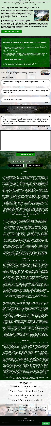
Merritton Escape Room (29, 326)
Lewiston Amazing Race (25, 219)
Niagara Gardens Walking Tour (40, 347)
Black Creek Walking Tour (16, 366)
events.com (44, 407)
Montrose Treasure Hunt (37, 284)
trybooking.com (17, 411)
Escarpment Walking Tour (28, 372)
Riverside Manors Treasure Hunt (27, 267)
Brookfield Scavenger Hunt (12, 213)
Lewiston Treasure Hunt (41, 295)
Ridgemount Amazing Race (16, 242)
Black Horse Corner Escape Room (10, 302)
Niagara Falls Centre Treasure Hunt (29, 278)
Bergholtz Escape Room (16, 304)
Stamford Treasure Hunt (23, 288)
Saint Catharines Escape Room (36, 338)
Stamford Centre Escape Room (36, 336)
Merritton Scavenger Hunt (42, 177)
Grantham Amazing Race (9, 236)
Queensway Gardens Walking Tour (11, 347)
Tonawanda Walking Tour (32, 373)
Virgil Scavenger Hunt (8, 180)
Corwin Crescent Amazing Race (35, 239)
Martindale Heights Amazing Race (39, 222)
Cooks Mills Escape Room (19, 335)
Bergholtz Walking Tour (20, 370)
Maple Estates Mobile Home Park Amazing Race (26, 236)
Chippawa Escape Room (42, 321)
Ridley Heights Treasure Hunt (23, 296)
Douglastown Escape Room (22, 334)
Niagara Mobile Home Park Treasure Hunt (25, 295)
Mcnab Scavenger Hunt (33, 188)
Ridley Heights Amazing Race (18, 245)
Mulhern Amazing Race (43, 248)
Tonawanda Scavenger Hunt (25, 194)
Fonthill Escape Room (33, 327)
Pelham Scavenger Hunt (17, 202)
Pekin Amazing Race (31, 234)
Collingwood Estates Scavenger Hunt (40, 178)
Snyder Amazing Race (24, 254)
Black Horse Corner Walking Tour (29, 352)
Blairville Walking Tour (23, 342)
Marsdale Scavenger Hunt (30, 195)
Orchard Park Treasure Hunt (13, 289)
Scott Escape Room (40, 326)
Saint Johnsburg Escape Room (13, 309)
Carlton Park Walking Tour (34, 348)
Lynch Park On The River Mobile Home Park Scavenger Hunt (29, 210)
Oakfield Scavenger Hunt (37, 204)
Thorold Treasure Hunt (8, 282)
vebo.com (38, 411)
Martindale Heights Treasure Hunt (10, 291)
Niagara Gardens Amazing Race (13, 235)
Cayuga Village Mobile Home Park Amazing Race (29, 249)
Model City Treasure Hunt (10, 270)
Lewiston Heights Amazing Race (11, 219)
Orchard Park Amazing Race (17, 253)
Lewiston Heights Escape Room (40, 328)
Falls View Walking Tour (36, 367)
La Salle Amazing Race (33, 244)
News (26, 2)
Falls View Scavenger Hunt (25, 179)
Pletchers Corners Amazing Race (19, 233)
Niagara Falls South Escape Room (27, 317)
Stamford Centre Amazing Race (10, 249)
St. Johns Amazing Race (16, 247)
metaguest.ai (35, 410)
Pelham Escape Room (30, 330)
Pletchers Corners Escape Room (19, 327)
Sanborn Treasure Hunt (41, 294)
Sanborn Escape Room (9, 314)
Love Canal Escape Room (29, 321)
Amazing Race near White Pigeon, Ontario (20, 7)
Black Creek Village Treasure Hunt (27, 280)
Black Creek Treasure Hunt (26, 261)
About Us (10, 2)
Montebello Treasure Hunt (37, 265)
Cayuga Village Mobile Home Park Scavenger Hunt (35, 202)
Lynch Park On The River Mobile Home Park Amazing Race (26, 239)
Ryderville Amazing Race (28, 229)
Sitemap (25, 418)
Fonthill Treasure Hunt (30, 297)
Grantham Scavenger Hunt (25, 213)
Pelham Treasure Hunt (15, 271)
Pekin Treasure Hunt (24, 289)
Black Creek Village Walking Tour (33, 360)
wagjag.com (18, 413)
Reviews (16, 2)
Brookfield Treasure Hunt (8, 284)
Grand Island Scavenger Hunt (13, 192)
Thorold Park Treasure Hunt (29, 290)
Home (5, 2)
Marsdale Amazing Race (42, 235)
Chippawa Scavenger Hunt (30, 205)
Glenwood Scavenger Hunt (37, 186)
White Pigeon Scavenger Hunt (10, 183)
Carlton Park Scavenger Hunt (24, 183)
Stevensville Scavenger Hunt (9, 178)
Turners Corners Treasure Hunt (40, 261)
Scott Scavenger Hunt (37, 194)
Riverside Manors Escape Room (21, 324)
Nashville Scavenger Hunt (31, 199)
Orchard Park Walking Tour (30, 369)
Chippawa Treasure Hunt (41, 280)
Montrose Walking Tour (35, 359)
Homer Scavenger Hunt (20, 211)
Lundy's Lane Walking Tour (22, 377)
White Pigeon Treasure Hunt (9, 264)
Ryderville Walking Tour (12, 364)
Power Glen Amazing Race (33, 233)
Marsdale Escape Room (43, 309)
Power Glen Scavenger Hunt (33, 214)
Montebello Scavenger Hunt (23, 203)
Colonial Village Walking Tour (41, 354)
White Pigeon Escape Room (40, 316)
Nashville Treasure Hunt (25, 265)
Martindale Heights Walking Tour (17, 360)
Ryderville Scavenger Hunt (29, 207)
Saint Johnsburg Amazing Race (24, 255)
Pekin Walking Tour (43, 352)
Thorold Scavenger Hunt (20, 180)
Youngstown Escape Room (25, 302)
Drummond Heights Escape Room (29, 309)
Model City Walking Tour (19, 353)
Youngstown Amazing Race (41, 240)
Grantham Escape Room (28, 333)
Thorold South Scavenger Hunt (24, 204)
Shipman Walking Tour (8, 376)
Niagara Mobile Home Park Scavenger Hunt (33, 209)
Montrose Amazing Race (26, 225)
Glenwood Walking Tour (41, 372)
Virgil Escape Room (16, 333)
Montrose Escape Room (35, 334)
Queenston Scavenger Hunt (26, 182)
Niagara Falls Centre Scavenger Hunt (19, 197)
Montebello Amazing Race (37, 241)
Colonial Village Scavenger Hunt (21, 198)
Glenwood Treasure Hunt (25, 279)
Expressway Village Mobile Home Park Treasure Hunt (28, 264)
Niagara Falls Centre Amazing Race (14, 246)
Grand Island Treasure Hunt (25, 260)
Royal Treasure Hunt (41, 290)
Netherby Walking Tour (16, 344)
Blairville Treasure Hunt (39, 291)
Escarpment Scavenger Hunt (10, 203)
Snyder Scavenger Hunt (40, 201)
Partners (25, 4)
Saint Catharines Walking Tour (28, 361)
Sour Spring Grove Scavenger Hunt (40, 213)
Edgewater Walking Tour (35, 345)
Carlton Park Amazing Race (13, 238)
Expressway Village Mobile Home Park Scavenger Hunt (17, 185)
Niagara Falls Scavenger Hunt (9, 186)
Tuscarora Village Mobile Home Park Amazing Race (15, 223)
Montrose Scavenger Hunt (30, 189)
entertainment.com (27, 407)
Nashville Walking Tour (31, 376)
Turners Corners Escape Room (11, 317)
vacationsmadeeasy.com (29, 411)
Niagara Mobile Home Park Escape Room (28, 308)
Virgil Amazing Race (28, 240)
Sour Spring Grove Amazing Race (14, 229)
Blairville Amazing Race (34, 252)
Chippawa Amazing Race (13, 225)
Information (38, 2)
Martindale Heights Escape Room (35, 320)
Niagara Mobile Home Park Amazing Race (17, 232)
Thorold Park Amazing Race (31, 228)
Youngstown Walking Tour (27, 374)
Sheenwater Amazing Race (42, 242)
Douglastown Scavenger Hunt (23, 178)
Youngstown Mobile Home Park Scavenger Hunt (31, 190)
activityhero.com (9, 407)
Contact (30, 4)
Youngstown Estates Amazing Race (38, 254)
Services (22, 2)
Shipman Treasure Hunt (10, 295)
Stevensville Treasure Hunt (19, 266)
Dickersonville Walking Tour (10, 342)
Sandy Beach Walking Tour (33, 370)
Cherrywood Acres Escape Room (11, 319)
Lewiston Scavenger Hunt (17, 189)
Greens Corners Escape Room (34, 332)
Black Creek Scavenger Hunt (17, 205)
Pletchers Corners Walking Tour (17, 357)
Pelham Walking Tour (26, 346)
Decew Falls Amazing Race (38, 219)
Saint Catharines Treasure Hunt (25, 269)
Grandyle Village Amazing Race (29, 235)
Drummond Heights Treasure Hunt (28, 285)
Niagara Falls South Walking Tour (37, 377)
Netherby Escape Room (33, 323)
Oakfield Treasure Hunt (20, 276)
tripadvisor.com (8, 411)
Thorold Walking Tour (11, 358)
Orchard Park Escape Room (26, 316)
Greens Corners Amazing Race (34, 227)
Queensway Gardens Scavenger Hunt (28, 176)
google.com (35, 409)
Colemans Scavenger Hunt (17, 191)
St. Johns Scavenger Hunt (32, 180)
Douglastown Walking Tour (29, 344)
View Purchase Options (11, 31)
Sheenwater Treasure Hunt (9, 296)
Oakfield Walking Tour (11, 363)
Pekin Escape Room (21, 303)
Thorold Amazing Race (25, 241)
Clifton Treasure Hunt (32, 292)
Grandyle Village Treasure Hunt (11, 280)
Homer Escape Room (8, 332)
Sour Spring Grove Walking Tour (26, 351)
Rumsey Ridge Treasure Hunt (40, 269)
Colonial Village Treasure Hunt (33, 277)
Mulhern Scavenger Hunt (32, 211)
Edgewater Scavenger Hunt (12, 201)
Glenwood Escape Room (22, 338)
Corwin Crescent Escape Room (11, 329)
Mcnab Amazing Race (12, 221)
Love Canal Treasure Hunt (24, 263)
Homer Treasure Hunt (16, 275)
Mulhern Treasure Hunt (17, 290)
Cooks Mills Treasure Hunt (18, 283)
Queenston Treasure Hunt (12, 267)
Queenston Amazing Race (25, 238)
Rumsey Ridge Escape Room (34, 314)
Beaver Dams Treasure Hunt (28, 271)
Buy (35, 4)
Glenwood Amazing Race (10, 226)
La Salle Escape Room (8, 322)
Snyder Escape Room (19, 322)
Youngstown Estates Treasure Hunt (29, 275)
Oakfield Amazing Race (13, 254)
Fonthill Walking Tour (43, 376)
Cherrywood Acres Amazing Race (18, 234)
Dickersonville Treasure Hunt (35, 282)
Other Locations (16, 165)
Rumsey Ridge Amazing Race (11, 222)
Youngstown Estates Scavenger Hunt (38, 185)
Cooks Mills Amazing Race (22, 252)
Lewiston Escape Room (13, 308)
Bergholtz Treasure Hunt (36, 289)
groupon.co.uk (10, 410)
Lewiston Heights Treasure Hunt (34, 276)
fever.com (19, 409)
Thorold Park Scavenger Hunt (37, 203)
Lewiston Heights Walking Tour (13, 352)
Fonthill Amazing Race (9, 252)
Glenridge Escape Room (25, 311)
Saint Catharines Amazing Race (39, 225)
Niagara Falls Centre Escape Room (34, 303)
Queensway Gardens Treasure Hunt (11, 261)
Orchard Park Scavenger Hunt (17, 199)
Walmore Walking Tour (34, 363)
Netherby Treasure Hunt (36, 273)
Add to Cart (45, 423)
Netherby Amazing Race (20, 227)
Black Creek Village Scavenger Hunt (14, 196)
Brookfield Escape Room (36, 329)
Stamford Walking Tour (15, 361)
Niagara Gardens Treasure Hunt (15, 294)
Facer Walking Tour (23, 345)
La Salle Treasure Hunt (36, 296)
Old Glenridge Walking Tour (9, 355)
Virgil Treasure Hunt (14, 285)
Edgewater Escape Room (8, 310)
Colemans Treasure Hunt (13, 279)
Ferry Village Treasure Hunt (39, 260)
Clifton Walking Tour (16, 372)
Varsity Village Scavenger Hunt (12, 190)
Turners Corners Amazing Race (13, 248)
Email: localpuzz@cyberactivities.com (26, 420)
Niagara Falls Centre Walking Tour (40, 346)
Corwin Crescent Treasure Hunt (31, 272)
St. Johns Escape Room (42, 330)
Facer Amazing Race (32, 231)
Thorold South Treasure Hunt (27, 286)
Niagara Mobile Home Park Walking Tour (31, 365)
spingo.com (43, 410)
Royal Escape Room (19, 313)
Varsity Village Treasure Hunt (11, 269)
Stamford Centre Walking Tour (10, 351)
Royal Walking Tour (23, 364)
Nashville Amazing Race (9, 231)
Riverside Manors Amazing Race (29, 248)
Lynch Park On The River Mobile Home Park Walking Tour (23, 350)
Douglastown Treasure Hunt (21, 282)
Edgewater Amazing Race (17, 240)
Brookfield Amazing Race (17, 228)
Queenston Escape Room (40, 333)
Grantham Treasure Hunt (12, 265)
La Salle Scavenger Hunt (12, 194)
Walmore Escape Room (21, 314)
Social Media (18, 4)
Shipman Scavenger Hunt (30, 191)
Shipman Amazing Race (41, 221)
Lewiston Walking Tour (8, 370)
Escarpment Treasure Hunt (41, 286)
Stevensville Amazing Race (39, 255)
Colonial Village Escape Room (17, 330)
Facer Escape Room (44, 323)
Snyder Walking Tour (22, 363)
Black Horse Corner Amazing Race (11, 241)
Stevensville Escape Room (13, 328)
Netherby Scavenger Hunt (38, 208)
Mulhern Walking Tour (20, 376)
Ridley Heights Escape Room (39, 302)
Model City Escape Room (41, 304)
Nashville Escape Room (14, 316)
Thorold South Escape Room (17, 307)
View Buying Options (26, 154)
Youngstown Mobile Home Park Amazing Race (27, 220)
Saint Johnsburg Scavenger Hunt (41, 184)
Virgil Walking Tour (15, 374)
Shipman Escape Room (23, 336)
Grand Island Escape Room (38, 311)
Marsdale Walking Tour (15, 346)
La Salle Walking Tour (31, 353)
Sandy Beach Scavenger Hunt (28, 177)
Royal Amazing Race (21, 244)
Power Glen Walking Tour (35, 355)
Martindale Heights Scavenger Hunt (31, 196)
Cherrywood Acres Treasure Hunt (39, 279)
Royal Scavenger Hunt (27, 184)
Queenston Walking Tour (12, 359)
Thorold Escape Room (41, 317)
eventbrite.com (36, 407)
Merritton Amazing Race (38, 238)
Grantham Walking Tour (17, 369)
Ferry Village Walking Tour (12, 345)
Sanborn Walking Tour (21, 348)
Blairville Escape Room (24, 329)
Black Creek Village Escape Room (14, 326)
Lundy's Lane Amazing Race (9, 244)
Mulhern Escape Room (8, 320)
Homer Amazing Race (21, 231)
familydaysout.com (10, 409)
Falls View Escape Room (9, 306)
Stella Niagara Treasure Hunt (13, 286)
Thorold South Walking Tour (10, 367)
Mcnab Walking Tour (23, 359)
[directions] (25, 160)
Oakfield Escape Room (8, 324)
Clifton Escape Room (20, 310)
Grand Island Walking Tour (24, 367)
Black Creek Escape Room (20, 320)
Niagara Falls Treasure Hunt (17, 272)
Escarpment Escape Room (28, 304)
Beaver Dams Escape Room (35, 306)
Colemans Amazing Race (24, 222)
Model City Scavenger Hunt (12, 182)
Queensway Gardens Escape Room (21, 315)
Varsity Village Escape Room (26, 319)
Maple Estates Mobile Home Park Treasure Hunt (35, 283)
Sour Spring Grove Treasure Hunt (23, 284)
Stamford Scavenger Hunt (35, 198)
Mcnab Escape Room (18, 321)
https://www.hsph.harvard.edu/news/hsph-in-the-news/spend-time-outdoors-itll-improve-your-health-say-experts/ (26, 128)
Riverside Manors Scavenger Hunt (40, 179)
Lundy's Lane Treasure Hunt (12, 260)
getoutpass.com (27, 409)
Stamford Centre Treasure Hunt (13, 278)
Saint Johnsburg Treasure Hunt (9, 288)
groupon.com (18, 410)
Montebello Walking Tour (29, 366)
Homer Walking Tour (7, 353)
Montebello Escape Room (20, 332)
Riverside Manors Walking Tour (13, 354)
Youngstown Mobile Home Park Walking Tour (29, 371)
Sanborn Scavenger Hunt (20, 188)
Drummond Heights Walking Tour (30, 378)
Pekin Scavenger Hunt (42, 207)
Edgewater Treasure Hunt (23, 270)
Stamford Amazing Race (11, 255)
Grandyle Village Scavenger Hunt (28, 192)
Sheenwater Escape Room (20, 323)
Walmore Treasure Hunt (20, 277)
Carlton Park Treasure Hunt (41, 267)
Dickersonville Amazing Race (29, 247)
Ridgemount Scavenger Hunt (24, 186)
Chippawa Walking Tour (10, 348)
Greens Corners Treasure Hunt (25, 291)
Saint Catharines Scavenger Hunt (11, 208)
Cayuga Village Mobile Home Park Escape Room (36, 313)
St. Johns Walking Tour (42, 350)
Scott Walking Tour (42, 369)
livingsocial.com (27, 410)
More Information (34, 165)
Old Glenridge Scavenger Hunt (26, 201)
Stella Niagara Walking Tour (27, 354)
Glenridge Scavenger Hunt (25, 208)
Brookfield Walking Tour (26, 347)
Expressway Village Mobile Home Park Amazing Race (29, 226)
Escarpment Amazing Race (30, 253)
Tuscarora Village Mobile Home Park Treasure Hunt (19, 273)
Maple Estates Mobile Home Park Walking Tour (28, 358)
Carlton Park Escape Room (12, 311)
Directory (45, 2)
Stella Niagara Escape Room (41, 319)
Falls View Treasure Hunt (29, 294)
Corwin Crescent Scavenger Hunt (13, 177)
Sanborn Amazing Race (42, 251)
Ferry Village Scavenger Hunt (18, 214)
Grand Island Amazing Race (41, 229)
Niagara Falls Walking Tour (35, 342)
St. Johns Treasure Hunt (35, 270)
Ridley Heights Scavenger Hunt (10, 179)
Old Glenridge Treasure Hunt (11, 263)
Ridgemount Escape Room (26, 328)
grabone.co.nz (43, 409)
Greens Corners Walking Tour (40, 374)
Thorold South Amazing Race (28, 251)
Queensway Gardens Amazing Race (26, 221)
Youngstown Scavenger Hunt (35, 197)
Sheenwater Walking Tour (41, 366)
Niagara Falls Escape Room (22, 306)
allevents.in (17, 407)
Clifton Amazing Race (32, 223)
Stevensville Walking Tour (8, 377)
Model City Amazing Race (31, 245)
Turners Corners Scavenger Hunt (11, 176)
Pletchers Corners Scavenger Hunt (40, 182)
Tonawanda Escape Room (32, 335)
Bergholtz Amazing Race (29, 242)
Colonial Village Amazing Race (31, 246)
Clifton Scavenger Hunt (16, 184)
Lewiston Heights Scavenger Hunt (15, 207)
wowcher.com (27, 413)
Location (32, 2)
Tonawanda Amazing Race (33, 232)
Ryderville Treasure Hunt (32, 266)
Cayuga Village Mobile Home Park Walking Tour (14, 373)
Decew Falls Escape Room (32, 310)
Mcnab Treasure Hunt (40, 271)
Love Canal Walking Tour (22, 355)
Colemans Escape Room (9, 334)
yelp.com (34, 413)
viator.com (45, 411)
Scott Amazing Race (16, 251)
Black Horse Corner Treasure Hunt (39, 263)
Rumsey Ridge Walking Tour (36, 364)
